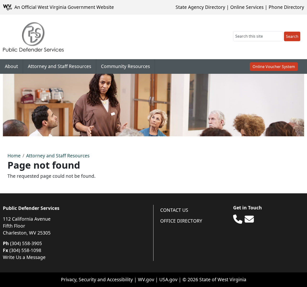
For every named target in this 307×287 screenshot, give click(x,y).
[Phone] (237, 219)
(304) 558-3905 (26, 243)
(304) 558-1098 (25, 250)
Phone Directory (286, 7)
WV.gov (146, 279)
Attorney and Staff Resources (59, 66)
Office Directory (181, 221)
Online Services (247, 7)
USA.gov (168, 279)
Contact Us (174, 210)
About (11, 66)
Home (14, 155)
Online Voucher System (274, 66)
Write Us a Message (24, 257)
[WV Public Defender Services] (33, 37)
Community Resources (125, 66)
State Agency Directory (200, 7)
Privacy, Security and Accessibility (97, 279)
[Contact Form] (249, 219)
